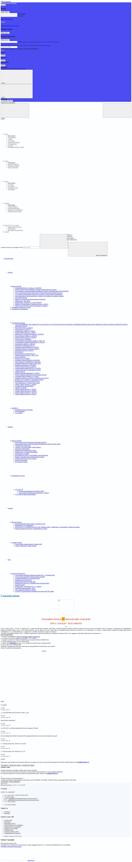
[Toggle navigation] (15, 110)
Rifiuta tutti (15, 765)
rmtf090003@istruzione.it (22, 798)
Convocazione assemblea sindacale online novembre (30, 577)
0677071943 (10, 797)
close (2, 118)
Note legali (7, 822)
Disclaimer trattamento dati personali (11, 846)
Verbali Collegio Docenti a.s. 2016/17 (25, 394)
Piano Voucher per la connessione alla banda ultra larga (30, 442)
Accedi (3, 5)
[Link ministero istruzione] (9, 3)
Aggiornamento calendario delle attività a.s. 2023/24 (30, 342)
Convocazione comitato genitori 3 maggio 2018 (28, 544)
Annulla (3, 101)
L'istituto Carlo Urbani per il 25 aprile (25, 458)
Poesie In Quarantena (21, 460)
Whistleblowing (8, 830)
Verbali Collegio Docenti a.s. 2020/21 (25, 384)
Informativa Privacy (10, 823)
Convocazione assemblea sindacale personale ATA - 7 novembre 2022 (35, 575)
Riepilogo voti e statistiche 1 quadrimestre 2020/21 (29, 379)
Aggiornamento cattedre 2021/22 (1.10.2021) (28, 368)
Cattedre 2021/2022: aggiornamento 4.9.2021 (28, 370)
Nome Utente (21, 14)
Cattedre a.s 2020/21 (21, 388)
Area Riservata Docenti (18, 323)
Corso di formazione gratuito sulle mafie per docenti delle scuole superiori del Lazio (38, 293)
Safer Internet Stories (21, 297)
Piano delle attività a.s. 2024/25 (24, 328)
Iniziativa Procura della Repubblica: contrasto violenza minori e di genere (35, 289)
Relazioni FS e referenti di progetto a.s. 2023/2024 (29, 334)
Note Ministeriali (20, 411)
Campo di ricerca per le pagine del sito (11, 247)
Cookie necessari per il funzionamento (12, 778)
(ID (12, 643)
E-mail (19, 42)
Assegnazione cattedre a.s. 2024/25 (25, 331)
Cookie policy (8, 820)
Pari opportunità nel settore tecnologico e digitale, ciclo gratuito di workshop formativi (39, 296)
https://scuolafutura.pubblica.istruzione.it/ (28, 636)
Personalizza (4, 765)
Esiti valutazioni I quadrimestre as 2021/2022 (28, 362)
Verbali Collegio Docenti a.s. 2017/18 (25, 392)
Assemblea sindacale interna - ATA (25, 588)
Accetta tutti (28, 765)
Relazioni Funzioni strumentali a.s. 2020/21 (27, 373)
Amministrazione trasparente (12, 833)
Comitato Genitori (16, 542)
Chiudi (3, 55)
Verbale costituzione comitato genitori (25, 546)
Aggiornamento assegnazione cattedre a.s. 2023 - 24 (30, 340)
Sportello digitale (20, 585)
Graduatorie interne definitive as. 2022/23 (27, 347)
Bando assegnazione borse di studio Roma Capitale (29, 457)
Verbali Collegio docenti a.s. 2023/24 (25, 337)
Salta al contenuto (6, 1)
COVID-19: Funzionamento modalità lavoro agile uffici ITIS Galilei (34, 591)
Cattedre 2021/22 (20, 371)
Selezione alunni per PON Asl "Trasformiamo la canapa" (31, 528)
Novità (70, 236)
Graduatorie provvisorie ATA (23, 580)
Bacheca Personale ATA (18, 573)
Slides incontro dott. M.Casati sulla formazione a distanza (31, 306)
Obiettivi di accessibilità (11, 828)
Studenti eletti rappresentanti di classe (25, 450)
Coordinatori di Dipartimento (19, 309)
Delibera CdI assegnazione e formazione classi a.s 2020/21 (31, 304)
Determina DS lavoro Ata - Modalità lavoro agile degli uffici (32, 583)
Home (70, 235)
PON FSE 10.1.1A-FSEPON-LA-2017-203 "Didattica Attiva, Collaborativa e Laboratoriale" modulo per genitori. (47, 527)
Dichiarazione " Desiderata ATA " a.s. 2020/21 (28, 586)
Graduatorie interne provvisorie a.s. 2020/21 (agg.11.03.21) (32, 378)
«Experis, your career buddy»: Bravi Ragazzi (28, 447)
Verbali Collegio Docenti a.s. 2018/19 (25, 391)
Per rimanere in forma (21, 462)
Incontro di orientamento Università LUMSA (31, 491)
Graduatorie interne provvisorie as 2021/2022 (28, 363)
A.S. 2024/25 (19, 413)
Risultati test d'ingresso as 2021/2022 (25, 365)
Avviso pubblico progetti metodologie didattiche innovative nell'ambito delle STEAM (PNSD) (42, 291)
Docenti (10, 272)
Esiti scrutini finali (20, 357)
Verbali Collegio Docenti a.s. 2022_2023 (26, 355)
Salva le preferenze (15, 781)
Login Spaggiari (47, 45)
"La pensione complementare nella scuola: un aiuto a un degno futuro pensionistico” (39, 294)
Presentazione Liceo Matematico (24, 525)
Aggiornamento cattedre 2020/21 (24, 386)
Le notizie (71, 238)
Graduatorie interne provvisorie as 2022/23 (27, 349)
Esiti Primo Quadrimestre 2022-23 (24, 345)
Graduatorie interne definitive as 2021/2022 (27, 360)
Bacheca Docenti (16, 286)
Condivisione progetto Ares (23, 445)
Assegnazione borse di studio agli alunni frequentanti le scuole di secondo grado (37, 444)
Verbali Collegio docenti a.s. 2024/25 (25, 332)
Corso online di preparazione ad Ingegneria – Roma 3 (34, 493)
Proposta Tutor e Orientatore (23, 339)
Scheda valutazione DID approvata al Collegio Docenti (30, 375)
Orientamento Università (22, 453)
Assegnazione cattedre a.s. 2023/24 (25, 344)
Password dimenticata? (7, 19)
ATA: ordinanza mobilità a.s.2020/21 (25, 590)
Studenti (10, 427)
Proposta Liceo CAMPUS (22, 358)
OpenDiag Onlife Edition (22, 449)
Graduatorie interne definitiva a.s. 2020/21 (27, 376)
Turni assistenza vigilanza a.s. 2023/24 (26, 336)
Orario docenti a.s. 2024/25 (23, 329)
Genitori (10, 508)
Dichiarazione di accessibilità (12, 826)
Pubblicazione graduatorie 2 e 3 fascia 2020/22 (28, 302)
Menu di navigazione (101, 255)
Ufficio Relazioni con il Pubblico (13, 825)
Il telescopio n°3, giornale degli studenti (26, 452)
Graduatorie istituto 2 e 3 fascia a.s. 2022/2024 (28, 288)
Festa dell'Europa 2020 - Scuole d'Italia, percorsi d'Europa (31, 455)
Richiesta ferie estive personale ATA (25, 581)
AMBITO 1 (15, 408)
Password (20, 16)
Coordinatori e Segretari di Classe (21, 307)
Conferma (9, 101)
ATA (9, 559)
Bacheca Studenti (16, 440)
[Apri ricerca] (117, 110)
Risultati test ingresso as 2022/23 (24, 350)
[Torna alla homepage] (66, 102)
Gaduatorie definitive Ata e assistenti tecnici (27, 578)
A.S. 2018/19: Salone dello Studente (25, 494)
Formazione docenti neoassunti (24, 410)
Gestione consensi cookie (11, 831)
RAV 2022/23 (19, 352)
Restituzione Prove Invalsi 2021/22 (25, 353)
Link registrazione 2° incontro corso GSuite (27, 383)
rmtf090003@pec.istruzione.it (23, 800)
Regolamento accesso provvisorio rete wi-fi (27, 381)
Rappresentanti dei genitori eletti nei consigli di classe (30, 524)
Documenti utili (8, 258)
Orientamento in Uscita (18, 475)
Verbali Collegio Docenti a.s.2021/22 (25, 366)
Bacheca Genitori (16, 522)
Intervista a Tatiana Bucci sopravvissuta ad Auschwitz (30, 299)
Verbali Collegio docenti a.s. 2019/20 (25, 389)
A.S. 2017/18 (19, 489)
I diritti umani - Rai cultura (22, 301)
